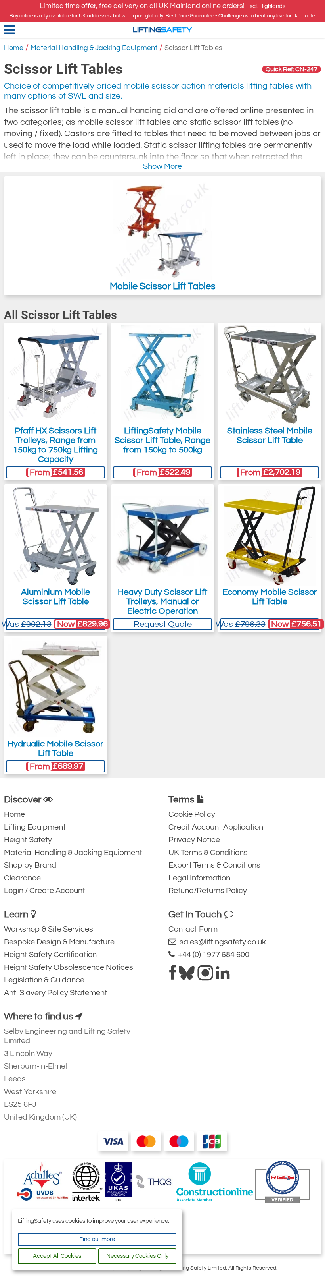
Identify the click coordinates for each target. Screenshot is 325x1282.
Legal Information (199, 878)
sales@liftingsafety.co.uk (221, 942)
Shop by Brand (30, 865)
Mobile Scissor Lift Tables (163, 286)
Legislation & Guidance (44, 980)
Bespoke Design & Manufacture (59, 942)
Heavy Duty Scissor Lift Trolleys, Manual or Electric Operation (162, 602)
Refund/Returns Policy (207, 891)
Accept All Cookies (57, 1256)
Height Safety (28, 840)
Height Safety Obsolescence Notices (68, 967)
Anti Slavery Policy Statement (55, 993)
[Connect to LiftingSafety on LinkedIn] (222, 976)
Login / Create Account (44, 891)
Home (13, 48)
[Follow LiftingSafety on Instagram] (205, 976)
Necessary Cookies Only (137, 1256)
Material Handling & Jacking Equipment (94, 48)
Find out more (97, 1239)
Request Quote (163, 624)
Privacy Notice (194, 840)
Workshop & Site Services (48, 929)
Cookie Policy (191, 814)
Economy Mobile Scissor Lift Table (269, 597)
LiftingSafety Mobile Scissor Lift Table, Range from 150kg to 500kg (162, 440)
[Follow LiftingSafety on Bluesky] (186, 976)
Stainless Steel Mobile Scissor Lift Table (269, 435)
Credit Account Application (215, 827)
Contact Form (193, 929)
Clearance (22, 878)
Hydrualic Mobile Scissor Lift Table (55, 748)
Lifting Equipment (35, 827)
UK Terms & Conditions (208, 853)
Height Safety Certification (50, 955)
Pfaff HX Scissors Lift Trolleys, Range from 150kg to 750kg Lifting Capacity (55, 445)
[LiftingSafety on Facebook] (172, 976)
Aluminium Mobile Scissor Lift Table (55, 597)
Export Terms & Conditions (214, 865)
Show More (162, 166)
